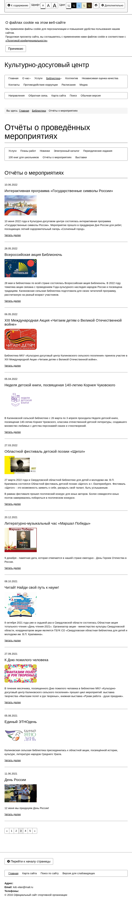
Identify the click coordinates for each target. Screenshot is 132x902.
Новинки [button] (45, 150)
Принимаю (15, 48)
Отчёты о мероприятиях (63, 110)
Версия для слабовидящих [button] (79, 873)
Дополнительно (113, 5)
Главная (24, 110)
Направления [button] (17, 95)
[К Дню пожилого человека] (21, 673)
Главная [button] (13, 78)
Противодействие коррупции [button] (40, 84)
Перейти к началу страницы (30, 861)
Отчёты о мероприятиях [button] (57, 157)
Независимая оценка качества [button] (100, 78)
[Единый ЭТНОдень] (21, 735)
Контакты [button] (14, 84)
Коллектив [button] (71, 78)
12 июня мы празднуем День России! (27, 808)
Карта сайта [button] (58, 95)
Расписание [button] (69, 84)
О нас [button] (25, 78)
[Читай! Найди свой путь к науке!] (21, 604)
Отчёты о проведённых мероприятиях (47, 132)
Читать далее (13, 235)
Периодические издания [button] (97, 150)
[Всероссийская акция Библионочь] (21, 268)
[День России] (21, 793)
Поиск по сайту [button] (50, 873)
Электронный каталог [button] (66, 150)
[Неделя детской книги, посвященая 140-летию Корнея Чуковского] (21, 400)
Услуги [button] (38, 78)
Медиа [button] (84, 84)
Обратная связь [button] (38, 95)
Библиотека (39, 110)
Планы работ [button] (28, 150)
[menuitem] (13, 78)
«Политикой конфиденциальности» (26, 40)
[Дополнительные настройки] (96, 5)
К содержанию (19, 5)
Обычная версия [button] (91, 95)
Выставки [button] (81, 157)
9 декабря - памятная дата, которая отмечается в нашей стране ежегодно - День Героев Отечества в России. (66, 560)
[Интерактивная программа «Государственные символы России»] (21, 205)
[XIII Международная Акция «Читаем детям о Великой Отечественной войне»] (21, 339)
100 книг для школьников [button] (24, 157)
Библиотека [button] (53, 78)
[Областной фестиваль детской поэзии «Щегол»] (21, 465)
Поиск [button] (73, 95)
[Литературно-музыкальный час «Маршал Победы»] (21, 540)
